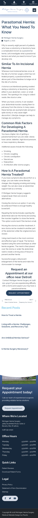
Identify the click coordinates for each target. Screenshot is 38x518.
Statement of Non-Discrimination (14, 488)
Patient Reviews (8, 468)
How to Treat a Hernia (11, 315)
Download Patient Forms (11, 472)
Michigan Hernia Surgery (19, 280)
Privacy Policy (7, 485)
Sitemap (5, 492)
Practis (25, 515)
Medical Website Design (11, 515)
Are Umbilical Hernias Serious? (15, 338)
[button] (34, 10)
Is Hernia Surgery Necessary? (15, 349)
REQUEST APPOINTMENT (19, 293)
